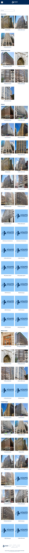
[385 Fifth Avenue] (7, 302)
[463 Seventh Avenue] (21, 129)
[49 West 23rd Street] (7, 75)
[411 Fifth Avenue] (7, 129)
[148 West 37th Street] (7, 198)
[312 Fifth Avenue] (21, 302)
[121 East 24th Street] (7, 93)
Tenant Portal (18, 546)
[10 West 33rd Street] (21, 112)
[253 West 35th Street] (21, 198)
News (10, 546)
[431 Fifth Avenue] (7, 285)
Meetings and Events (14, 547)
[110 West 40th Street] (7, 39)
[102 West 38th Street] (21, 181)
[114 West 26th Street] (7, 390)
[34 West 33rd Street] (7, 112)
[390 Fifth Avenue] (21, 285)
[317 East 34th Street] (21, 146)
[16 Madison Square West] (7, 58)
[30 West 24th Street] (21, 75)
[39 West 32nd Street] (21, 216)
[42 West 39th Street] (21, 22)
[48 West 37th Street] (21, 164)
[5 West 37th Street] (21, 250)
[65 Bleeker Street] (21, 390)
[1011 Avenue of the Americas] (21, 233)
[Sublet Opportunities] (21, 319)
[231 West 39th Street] (7, 216)
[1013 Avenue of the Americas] (7, 233)
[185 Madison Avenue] (7, 267)
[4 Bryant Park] (7, 22)
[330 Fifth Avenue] (7, 319)
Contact (13, 546)
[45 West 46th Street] (7, 250)
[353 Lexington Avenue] (21, 267)
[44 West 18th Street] (7, 338)
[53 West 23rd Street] (21, 58)
